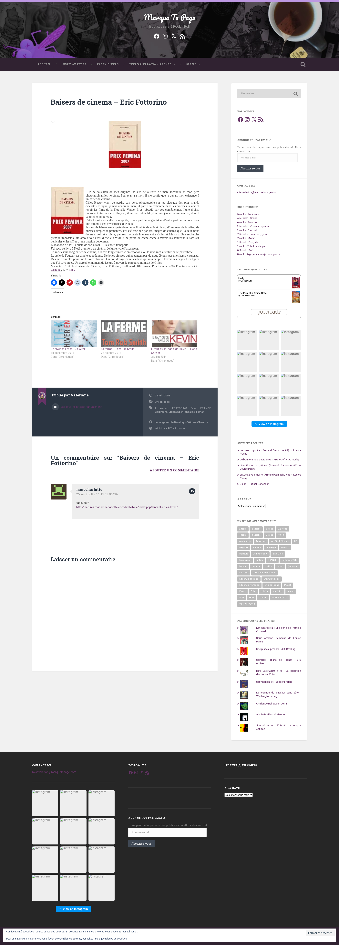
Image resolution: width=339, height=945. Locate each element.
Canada (257, 547)
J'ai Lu (268, 566)
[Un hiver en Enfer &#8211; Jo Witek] (74, 333)
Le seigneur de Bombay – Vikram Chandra (181, 422)
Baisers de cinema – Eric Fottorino (109, 102)
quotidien (277, 591)
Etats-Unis (278, 554)
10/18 (281, 535)
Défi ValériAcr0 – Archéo (150, 64)
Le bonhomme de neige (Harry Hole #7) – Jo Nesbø (270, 459)
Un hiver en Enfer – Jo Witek (68, 348)
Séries (191, 64)
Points (242, 591)
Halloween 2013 (289, 560)
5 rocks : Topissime (248, 214)
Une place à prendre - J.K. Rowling (275, 648)
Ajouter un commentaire (174, 470)
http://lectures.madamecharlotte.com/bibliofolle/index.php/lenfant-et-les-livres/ (127, 507)
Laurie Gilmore (247, 296)
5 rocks (269, 535)
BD (295, 541)
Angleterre (261, 541)
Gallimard (161, 411)
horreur (243, 566)
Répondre (192, 491)
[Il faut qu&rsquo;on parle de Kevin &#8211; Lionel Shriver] (174, 333)
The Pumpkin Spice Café (252, 293)
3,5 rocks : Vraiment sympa (253, 226)
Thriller (263, 597)
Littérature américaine (264, 572)
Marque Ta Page (169, 17)
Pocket (287, 585)
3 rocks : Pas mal (247, 230)
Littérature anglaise (248, 579)
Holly (241, 278)
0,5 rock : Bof (245, 250)
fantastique (245, 560)
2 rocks (242, 529)
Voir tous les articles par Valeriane (81, 406)
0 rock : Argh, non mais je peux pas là (258, 254)
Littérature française (182, 411)
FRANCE (205, 408)
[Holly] (296, 288)
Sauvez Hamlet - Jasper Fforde (274, 681)
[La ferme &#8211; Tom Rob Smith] (124, 333)
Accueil (44, 64)
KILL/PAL (243, 572)
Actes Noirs (245, 541)
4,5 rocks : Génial (247, 218)
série (251, 597)
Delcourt (243, 554)
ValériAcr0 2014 (247, 604)
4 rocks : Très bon (247, 222)
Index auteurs (73, 64)
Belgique (243, 547)
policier (264, 591)
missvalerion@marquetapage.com (257, 192)
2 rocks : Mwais (246, 238)
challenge (271, 547)
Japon (280, 566)
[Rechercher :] (269, 93)
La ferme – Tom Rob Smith (118, 348)
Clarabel (56, 269)
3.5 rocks (282, 529)
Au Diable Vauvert (280, 541)
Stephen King (246, 281)
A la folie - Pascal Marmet (271, 714)
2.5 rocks (256, 529)
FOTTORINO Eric (184, 408)
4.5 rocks (256, 535)
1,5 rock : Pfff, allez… (249, 242)
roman (200, 411)
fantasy (259, 560)
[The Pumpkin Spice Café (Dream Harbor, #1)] (296, 302)
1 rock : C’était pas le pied (252, 246)
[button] (247, 340)
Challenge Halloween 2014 (271, 703)
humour (256, 566)
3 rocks (269, 529)
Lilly (72, 269)
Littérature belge (272, 579)
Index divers (108, 64)
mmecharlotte (89, 489)
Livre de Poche (272, 585)
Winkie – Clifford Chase (170, 428)
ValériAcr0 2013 (279, 597)
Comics (285, 547)
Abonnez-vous (250, 168)
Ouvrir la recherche (303, 64)
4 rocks (161, 408)
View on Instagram (271, 423)
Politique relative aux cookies (111, 938)
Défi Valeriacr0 (260, 554)
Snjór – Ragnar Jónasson (254, 483)
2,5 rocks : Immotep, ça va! (252, 234)
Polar (253, 591)
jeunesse (293, 566)
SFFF (241, 597)
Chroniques (162, 401)
